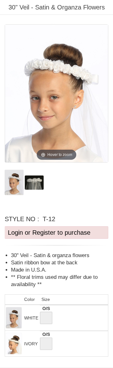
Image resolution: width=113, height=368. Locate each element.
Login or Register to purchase (49, 232)
